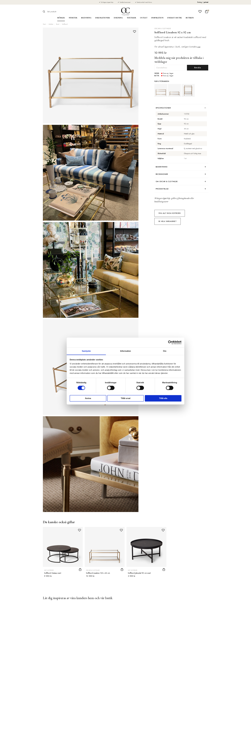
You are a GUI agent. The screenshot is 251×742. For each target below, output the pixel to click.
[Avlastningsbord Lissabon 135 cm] (160, 90)
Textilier (131, 18)
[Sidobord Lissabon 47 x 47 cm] (188, 90)
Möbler (61, 18)
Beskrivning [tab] (162, 167)
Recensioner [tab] (162, 174)
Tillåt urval (125, 398)
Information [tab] (125, 351)
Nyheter (73, 18)
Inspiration (157, 18)
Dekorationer (102, 18)
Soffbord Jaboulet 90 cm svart (139, 573)
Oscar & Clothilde (162, 28)
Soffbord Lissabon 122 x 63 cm (98, 573)
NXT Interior (48, 570)
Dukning (118, 18)
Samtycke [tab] (86, 351)
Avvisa (88, 398)
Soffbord (65, 24)
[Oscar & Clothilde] (125, 11)
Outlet (143, 18)
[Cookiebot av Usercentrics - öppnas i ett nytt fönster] (170, 342)
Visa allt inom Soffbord (169, 213)
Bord (57, 24)
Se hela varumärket (167, 221)
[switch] (111, 388)
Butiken (190, 18)
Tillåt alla (163, 398)
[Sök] (45, 11)
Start (44, 24)
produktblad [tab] (162, 189)
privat (206, 2)
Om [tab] (164, 351)
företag (199, 2)
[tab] (181, 181)
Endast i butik (174, 18)
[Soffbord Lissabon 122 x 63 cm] (174, 90)
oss (198, 46)
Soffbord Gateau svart (52, 573)
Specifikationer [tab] (163, 108)
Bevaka (197, 67)
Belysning (86, 18)
